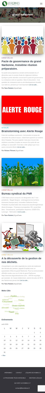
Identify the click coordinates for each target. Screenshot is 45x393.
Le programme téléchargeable (14, 378)
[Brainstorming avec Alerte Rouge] (22, 110)
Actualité (5, 127)
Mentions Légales (35, 378)
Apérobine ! (8, 372)
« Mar (3, 355)
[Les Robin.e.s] (12, 3)
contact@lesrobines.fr (22, 388)
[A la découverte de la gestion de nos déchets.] (22, 237)
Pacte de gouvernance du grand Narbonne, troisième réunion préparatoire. (21, 65)
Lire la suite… (33, 85)
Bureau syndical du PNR (17, 193)
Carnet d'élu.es (7, 58)
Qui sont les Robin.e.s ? (22, 383)
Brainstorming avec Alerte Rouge (22, 131)
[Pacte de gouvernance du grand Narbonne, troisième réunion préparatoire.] (22, 40)
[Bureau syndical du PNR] (22, 172)
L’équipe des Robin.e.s (33, 372)
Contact (19, 372)
